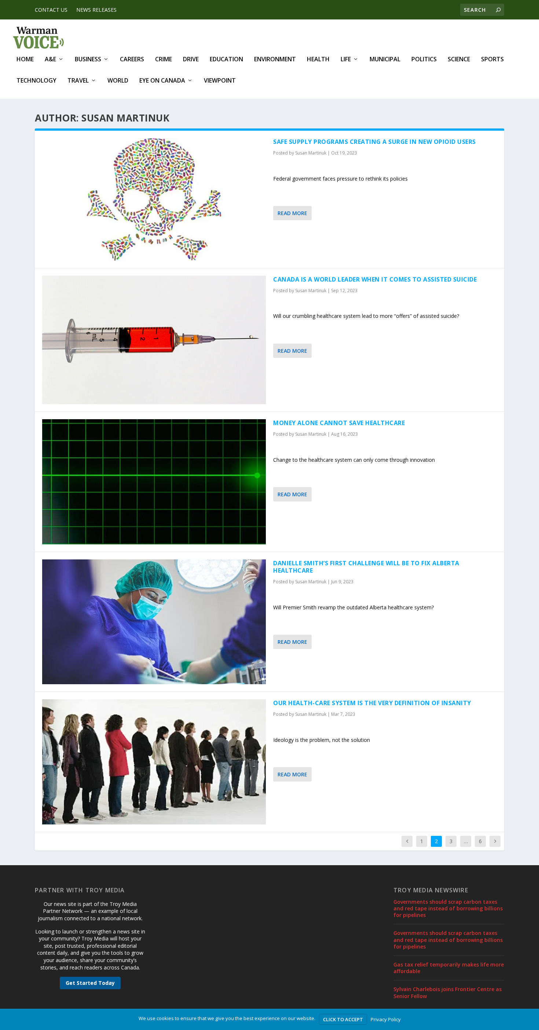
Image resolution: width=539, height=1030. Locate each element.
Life (346, 59)
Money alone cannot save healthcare (339, 423)
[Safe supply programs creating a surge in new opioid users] (154, 199)
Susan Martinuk (310, 153)
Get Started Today (90, 982)
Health (318, 59)
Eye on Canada (162, 80)
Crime (163, 59)
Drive (191, 59)
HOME (25, 59)
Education (226, 59)
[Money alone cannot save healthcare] (154, 481)
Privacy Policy (386, 1019)
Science (459, 59)
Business (88, 59)
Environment (275, 59)
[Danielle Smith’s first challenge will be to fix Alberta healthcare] (154, 622)
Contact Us (51, 9)
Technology (36, 80)
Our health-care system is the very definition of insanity (372, 703)
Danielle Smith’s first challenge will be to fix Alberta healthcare (366, 567)
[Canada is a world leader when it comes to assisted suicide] (154, 340)
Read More (292, 213)
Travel (78, 80)
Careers (132, 59)
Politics (424, 59)
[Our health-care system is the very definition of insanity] (154, 761)
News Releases (96, 9)
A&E (50, 59)
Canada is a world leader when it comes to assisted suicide (375, 279)
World (117, 80)
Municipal (385, 59)
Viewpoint (220, 80)
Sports (492, 59)
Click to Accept (343, 1019)
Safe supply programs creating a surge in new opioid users (374, 142)
